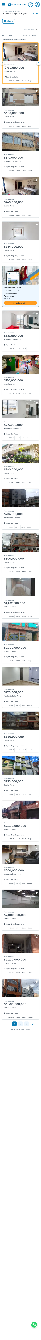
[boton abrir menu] (3, 4)
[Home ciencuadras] (17, 5)
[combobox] (30, 29)
